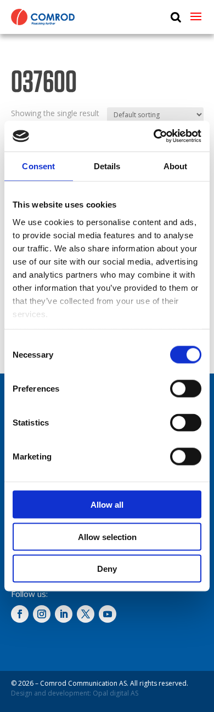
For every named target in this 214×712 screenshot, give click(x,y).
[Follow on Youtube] (107, 614)
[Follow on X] (85, 614)
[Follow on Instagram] (41, 614)
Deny (107, 568)
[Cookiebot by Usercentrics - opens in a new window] (153, 136)
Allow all (107, 504)
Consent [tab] (38, 165)
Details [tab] (107, 165)
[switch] (185, 389)
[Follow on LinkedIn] (63, 614)
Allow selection (107, 536)
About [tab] (176, 165)
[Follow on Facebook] (20, 614)
